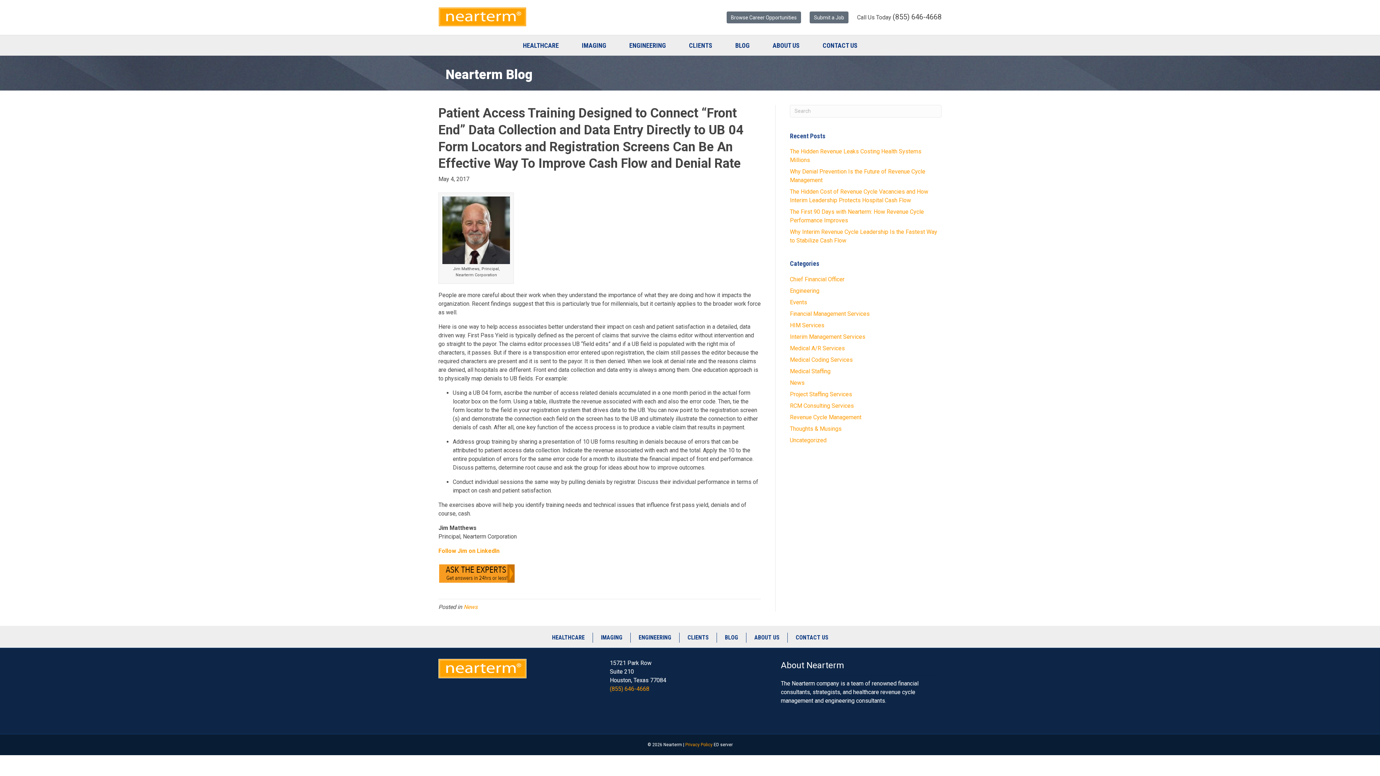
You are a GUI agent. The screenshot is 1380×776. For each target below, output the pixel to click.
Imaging (594, 45)
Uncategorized (808, 440)
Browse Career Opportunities (764, 17)
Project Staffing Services (821, 394)
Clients (700, 45)
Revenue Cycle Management (825, 417)
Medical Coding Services (821, 359)
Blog (742, 45)
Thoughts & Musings (816, 428)
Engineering (647, 45)
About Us (786, 45)
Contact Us (840, 45)
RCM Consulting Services (822, 405)
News (471, 607)
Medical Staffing (810, 371)
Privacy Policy (699, 744)
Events (798, 302)
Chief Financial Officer (817, 279)
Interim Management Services (827, 336)
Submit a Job (829, 17)
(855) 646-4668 (629, 688)
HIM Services (807, 325)
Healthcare (541, 45)
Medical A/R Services (817, 348)
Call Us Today (899, 17)
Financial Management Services (830, 313)
